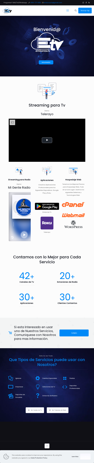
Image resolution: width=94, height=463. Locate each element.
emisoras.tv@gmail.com (53, 2)
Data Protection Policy (39, 458)
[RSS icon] (89, 2)
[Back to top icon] (47, 446)
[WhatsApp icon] (83, 2)
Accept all (85, 457)
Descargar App (85, 10)
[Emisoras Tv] (7, 10)
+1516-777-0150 (35, 2)
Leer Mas (75, 456)
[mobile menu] (68, 10)
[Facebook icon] (86, 2)
